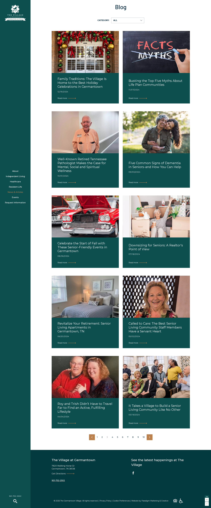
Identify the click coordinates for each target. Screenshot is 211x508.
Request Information (15, 202)
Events (15, 197)
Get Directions (59, 473)
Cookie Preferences (121, 501)
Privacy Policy (105, 501)
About (15, 171)
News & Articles (15, 192)
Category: (103, 20)
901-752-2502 (15, 496)
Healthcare (15, 181)
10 (144, 437)
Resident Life (15, 187)
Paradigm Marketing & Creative (155, 501)
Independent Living (15, 176)
